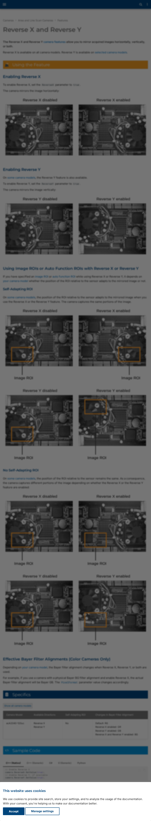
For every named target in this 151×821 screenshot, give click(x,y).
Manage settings (42, 811)
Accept (14, 811)
